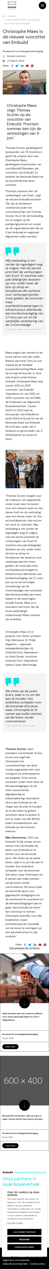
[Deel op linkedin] (22, 65)
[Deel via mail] (27, 65)
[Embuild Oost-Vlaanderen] (12, 5)
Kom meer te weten (15, 1223)
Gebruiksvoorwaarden (15, 1263)
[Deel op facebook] (12, 65)
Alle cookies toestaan (24, 1232)
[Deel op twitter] (17, 65)
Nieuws (12, 16)
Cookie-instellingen (24, 1247)
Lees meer (10, 1046)
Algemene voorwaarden (16, 1260)
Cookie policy (37, 1263)
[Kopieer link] (32, 66)
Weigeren (24, 1240)
